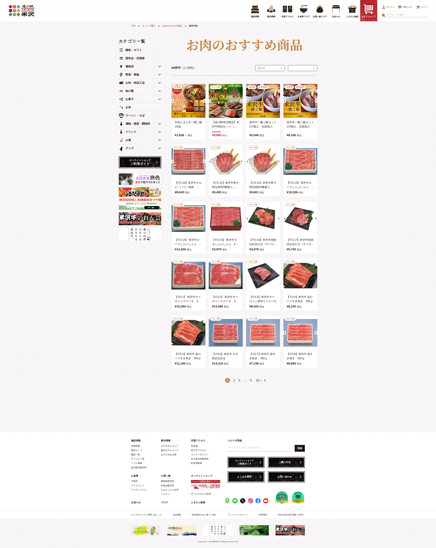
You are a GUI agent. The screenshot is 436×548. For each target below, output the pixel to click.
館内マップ (136, 450)
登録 (299, 448)
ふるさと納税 (198, 502)
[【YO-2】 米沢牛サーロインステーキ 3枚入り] (226, 276)
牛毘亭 (134, 481)
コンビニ (165, 494)
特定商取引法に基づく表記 (204, 515)
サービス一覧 (137, 459)
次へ (259, 380)
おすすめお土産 (168, 454)
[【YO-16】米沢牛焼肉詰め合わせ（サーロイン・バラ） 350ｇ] (263, 218)
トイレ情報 (136, 463)
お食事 (134, 475)
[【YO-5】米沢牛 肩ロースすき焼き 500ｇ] (188, 333)
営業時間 (135, 446)
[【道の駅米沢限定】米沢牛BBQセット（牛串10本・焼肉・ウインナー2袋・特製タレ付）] (226, 101)
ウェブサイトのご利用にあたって (146, 515)
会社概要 (177, 515)
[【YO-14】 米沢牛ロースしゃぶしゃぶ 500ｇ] (188, 218)
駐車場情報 (196, 463)
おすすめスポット (170, 446)
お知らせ (136, 502)
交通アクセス (198, 440)
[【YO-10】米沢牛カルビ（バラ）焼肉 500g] (188, 161)
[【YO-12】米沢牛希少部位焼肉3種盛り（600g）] (263, 161)
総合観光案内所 (139, 467)
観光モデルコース (170, 450)
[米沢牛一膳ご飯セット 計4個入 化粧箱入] (263, 101)
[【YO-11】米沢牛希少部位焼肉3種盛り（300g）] (226, 161)
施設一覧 (135, 454)
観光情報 (165, 440)
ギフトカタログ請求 (201, 494)
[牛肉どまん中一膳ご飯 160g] (188, 101)
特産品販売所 (167, 485)
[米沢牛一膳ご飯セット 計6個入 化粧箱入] (300, 101)
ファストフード (139, 490)
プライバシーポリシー (237, 515)
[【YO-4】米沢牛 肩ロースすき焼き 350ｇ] (300, 276)
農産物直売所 (167, 481)
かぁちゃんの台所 (170, 490)
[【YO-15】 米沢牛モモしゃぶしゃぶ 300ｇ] (226, 218)
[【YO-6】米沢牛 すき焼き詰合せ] (226, 333)
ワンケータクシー (200, 454)
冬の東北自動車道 (200, 459)
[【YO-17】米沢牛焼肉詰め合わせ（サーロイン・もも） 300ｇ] (300, 218)
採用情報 (263, 515)
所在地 (194, 446)
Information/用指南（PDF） (291, 515)
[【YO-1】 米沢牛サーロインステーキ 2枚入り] (188, 276)
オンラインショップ (201, 475)
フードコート (137, 485)
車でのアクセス (198, 450)
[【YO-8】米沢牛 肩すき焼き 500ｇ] (300, 333)
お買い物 (165, 475)
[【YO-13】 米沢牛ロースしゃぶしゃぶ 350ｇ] (300, 161)
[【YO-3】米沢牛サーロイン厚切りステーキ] (263, 276)
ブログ (164, 502)
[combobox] (406, 15)
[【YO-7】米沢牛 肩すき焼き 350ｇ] (263, 333)
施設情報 (136, 440)
